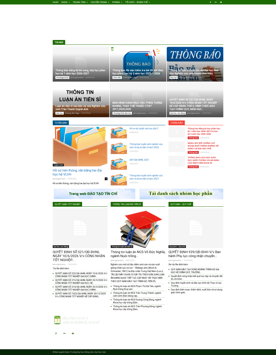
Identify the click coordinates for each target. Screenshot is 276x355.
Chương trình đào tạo (122, 113)
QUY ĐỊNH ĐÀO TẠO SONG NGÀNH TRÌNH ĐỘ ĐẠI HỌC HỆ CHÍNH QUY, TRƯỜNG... (195, 271)
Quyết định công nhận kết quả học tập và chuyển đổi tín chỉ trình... (196, 277)
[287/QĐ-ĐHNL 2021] (119, 164)
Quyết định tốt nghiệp (67, 204)
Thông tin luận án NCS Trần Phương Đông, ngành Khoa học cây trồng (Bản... (137, 308)
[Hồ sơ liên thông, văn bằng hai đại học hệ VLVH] (80, 146)
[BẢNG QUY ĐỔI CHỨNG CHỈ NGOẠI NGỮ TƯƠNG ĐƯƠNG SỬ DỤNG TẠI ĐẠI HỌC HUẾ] (177, 146)
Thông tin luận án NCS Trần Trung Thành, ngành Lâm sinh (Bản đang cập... (137, 294)
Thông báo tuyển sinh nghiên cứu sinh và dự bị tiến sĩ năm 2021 (146, 177)
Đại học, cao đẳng (177, 113)
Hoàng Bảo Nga (130, 77)
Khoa (64, 2)
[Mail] (220, 2)
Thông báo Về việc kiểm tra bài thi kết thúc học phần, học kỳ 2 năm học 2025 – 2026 (137, 72)
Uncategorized (62, 77)
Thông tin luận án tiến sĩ (127, 204)
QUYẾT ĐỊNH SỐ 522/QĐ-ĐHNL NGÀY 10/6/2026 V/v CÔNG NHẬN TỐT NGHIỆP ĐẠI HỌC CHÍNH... (81, 275)
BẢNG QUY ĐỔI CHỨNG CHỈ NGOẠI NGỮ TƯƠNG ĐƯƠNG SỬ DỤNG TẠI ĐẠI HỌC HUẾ (203, 146)
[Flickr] (215, 2)
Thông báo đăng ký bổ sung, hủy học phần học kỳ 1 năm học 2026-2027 (80, 72)
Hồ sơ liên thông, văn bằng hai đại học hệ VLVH (77, 172)
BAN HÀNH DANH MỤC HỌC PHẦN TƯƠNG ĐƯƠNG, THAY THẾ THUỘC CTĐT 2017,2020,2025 (137, 106)
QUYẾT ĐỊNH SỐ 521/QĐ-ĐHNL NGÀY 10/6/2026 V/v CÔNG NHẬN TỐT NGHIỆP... (79, 256)
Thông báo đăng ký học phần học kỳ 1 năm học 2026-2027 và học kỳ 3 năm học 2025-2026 (204, 131)
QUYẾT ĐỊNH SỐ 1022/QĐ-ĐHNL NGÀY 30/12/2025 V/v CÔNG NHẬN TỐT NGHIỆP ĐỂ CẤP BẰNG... (80, 295)
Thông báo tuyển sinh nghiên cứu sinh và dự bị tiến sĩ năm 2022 (146, 146)
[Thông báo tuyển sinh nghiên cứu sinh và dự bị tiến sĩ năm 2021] (119, 179)
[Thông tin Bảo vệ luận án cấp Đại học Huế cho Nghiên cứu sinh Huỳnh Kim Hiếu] (195, 63)
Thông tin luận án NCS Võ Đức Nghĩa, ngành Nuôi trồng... (138, 254)
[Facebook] (210, 2)
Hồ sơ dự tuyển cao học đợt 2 (144, 128)
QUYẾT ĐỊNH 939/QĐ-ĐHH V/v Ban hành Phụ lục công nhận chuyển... (195, 254)
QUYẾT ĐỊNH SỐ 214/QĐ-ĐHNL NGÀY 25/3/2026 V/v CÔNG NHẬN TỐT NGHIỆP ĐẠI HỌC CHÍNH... (81, 288)
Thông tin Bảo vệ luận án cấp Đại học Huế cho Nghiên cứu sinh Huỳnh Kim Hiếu (193, 72)
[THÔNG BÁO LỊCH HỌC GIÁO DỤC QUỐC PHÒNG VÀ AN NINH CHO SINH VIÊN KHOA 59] (177, 161)
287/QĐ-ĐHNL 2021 (139, 160)
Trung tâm (79, 2)
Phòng (116, 2)
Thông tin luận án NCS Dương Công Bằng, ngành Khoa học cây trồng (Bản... (137, 301)
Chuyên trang (99, 2)
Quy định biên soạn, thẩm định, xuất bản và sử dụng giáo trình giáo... (196, 291)
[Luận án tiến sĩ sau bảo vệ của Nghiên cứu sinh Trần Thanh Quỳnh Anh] (81, 99)
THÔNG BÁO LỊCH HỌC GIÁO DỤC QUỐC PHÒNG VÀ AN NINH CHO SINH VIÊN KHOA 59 (203, 160)
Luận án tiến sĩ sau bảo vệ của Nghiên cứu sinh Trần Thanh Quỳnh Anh (80, 107)
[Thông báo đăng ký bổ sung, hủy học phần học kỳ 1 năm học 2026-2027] (81, 63)
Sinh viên (117, 77)
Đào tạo (173, 77)
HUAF (55, 2)
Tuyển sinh (61, 123)
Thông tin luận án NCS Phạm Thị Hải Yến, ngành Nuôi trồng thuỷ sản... (137, 287)
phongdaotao (77, 77)
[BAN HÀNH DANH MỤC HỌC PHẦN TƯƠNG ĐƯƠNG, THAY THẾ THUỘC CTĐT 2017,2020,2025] (138, 99)
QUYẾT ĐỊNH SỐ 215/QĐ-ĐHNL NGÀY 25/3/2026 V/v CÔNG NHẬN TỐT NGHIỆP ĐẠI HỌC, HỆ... (81, 281)
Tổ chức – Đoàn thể (136, 2)
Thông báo (176, 123)
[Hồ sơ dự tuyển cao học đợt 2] (119, 132)
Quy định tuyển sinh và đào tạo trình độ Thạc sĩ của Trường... (196, 284)
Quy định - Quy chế (180, 204)
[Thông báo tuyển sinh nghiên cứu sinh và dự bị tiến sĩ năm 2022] (119, 148)
